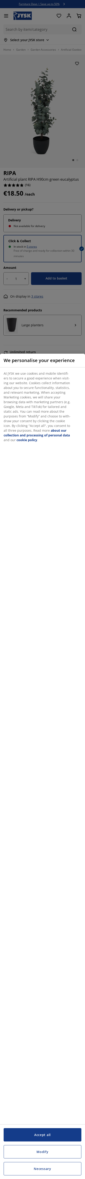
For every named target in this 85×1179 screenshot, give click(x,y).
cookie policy (27, 440)
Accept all (42, 1135)
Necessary (42, 1169)
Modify (42, 1152)
